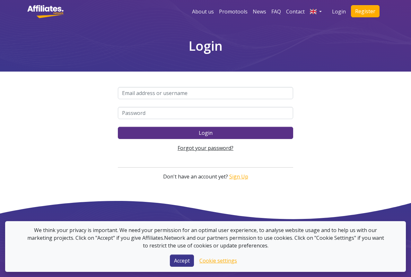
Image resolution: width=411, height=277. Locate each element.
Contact (295, 11)
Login (339, 11)
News (259, 11)
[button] (315, 11)
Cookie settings (218, 260)
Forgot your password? (205, 147)
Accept (182, 260)
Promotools (233, 11)
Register (365, 11)
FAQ (276, 11)
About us (203, 11)
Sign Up (238, 176)
